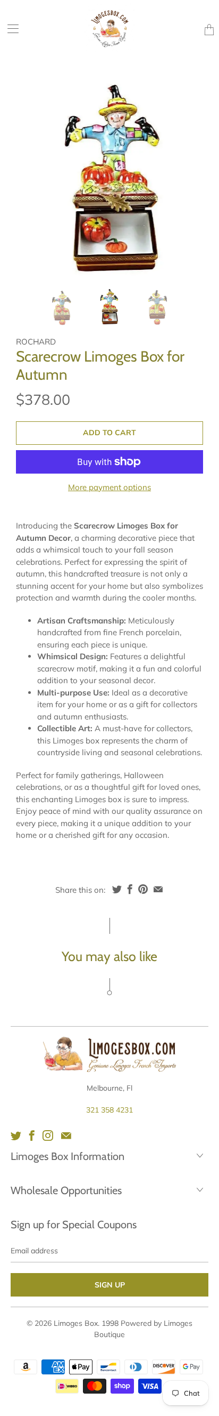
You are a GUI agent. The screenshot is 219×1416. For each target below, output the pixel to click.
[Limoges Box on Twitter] (16, 1135)
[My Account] (9, 28)
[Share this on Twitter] (117, 889)
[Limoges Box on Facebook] (32, 1135)
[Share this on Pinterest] (143, 889)
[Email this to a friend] (158, 889)
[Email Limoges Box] (66, 1135)
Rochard (36, 342)
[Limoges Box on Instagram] (48, 1135)
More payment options (109, 487)
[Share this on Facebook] (130, 889)
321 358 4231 (109, 1110)
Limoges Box (76, 1323)
